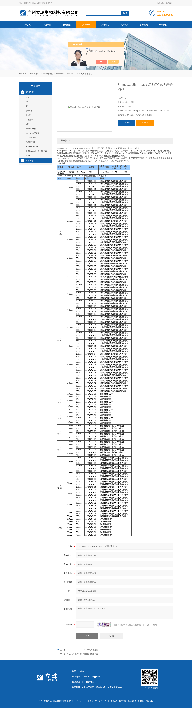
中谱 (27, 106)
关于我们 (48, 25)
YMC (28, 102)
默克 (27, 97)
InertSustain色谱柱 (32, 147)
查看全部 (30, 161)
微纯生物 (29, 111)
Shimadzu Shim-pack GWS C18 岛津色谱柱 (82, 650)
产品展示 (86, 25)
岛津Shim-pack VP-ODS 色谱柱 (37, 151)
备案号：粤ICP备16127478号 (98, 701)
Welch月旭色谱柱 (32, 129)
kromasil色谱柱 (31, 138)
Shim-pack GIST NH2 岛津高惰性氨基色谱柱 (83, 654)
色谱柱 (28, 156)
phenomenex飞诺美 (32, 133)
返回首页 (160, 3)
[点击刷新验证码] (104, 624)
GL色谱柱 (29, 120)
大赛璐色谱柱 (31, 142)
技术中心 (105, 25)
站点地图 (149, 701)
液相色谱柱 (48, 74)
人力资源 (125, 25)
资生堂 (28, 115)
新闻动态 (67, 25)
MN (27, 124)
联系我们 (169, 3)
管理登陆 (141, 701)
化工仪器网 (132, 701)
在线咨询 (144, 25)
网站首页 (28, 25)
